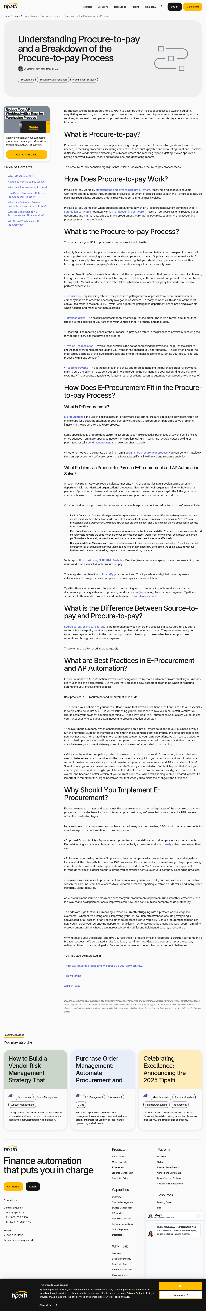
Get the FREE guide (26, 154)
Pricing (135, 6)
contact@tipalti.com (14, 1212)
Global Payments (120, 1229)
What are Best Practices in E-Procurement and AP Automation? (26, 213)
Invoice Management (122, 1207)
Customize (179, 1295)
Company (150, 6)
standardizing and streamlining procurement (123, 189)
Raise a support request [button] (16, 1240)
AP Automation (119, 1156)
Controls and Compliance (169, 1173)
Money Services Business (169, 1178)
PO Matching (118, 1213)
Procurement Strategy (84, 79)
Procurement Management (53, 79)
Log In (174, 6)
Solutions (103, 6)
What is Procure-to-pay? (21, 175)
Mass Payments (119, 1162)
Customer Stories (120, 1275)
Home (7, 16)
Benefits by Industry (121, 1258)
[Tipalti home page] (11, 8)
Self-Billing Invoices (121, 1218)
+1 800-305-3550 (18, 1217)
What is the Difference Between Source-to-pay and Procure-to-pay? (27, 204)
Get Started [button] (193, 6)
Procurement (27, 79)
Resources (120, 6)
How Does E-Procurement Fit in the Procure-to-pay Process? (26, 195)
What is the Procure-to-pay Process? (27, 187)
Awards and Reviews (122, 1269)
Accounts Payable (77, 367)
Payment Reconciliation (123, 1224)
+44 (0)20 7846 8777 (19, 1222)
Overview (116, 1197)
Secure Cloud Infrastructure (170, 1183)
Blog (159, 1207)
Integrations (117, 1235)
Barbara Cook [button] (33, 69)
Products (87, 6)
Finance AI (162, 1156)
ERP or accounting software (126, 211)
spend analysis (166, 844)
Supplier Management (122, 1202)
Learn (17, 16)
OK (181, 1286)
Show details (46, 1305)
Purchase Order (75, 317)
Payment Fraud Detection (169, 1167)
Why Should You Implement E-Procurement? (24, 223)
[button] (161, 6)
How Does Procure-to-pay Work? (26, 181)
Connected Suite (120, 1178)
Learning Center (164, 1202)
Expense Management (122, 1173)
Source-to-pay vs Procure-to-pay (84, 626)
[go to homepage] (10, 1149)
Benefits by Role (119, 1264)
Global (160, 1162)
